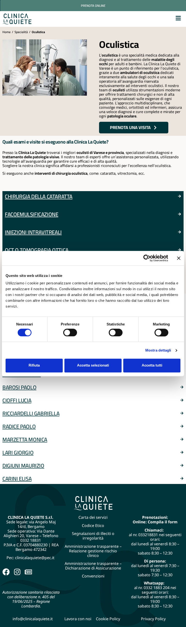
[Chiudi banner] (178, 258)
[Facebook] (6, 572)
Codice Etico (93, 525)
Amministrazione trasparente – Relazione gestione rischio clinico (93, 551)
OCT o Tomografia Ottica (37, 250)
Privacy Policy (153, 618)
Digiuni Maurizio (23, 466)
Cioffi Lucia (16, 400)
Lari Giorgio (17, 452)
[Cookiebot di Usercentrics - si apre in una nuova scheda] (147, 258)
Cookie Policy (108, 618)
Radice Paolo (19, 426)
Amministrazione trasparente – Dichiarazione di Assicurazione (93, 566)
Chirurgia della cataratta (38, 196)
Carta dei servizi (93, 517)
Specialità (21, 32)
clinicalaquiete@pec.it (35, 557)
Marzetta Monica (24, 439)
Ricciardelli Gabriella (30, 413)
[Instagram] (17, 572)
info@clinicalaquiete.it (33, 618)
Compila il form (163, 522)
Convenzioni (93, 576)
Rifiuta (34, 365)
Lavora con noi (77, 618)
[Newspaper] (28, 572)
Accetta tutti (152, 365)
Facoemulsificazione (31, 214)
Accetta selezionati (93, 365)
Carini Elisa (16, 479)
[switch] (70, 332)
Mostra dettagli (158, 350)
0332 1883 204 (157, 587)
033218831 (148, 534)
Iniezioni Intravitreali (33, 232)
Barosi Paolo (19, 387)
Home (6, 32)
